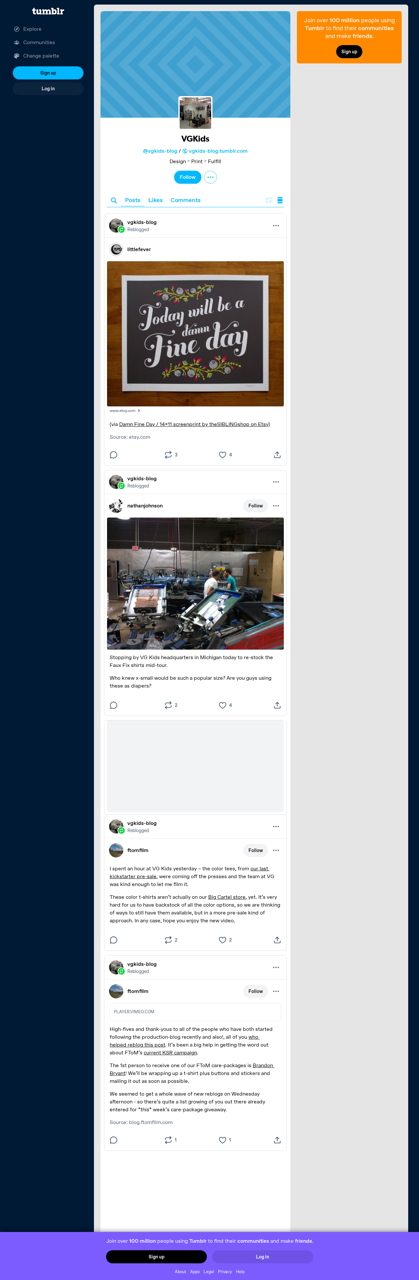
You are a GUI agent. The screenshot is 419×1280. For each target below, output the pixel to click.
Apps (195, 1271)
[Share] (277, 454)
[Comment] (113, 454)
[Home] (48, 11)
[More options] (210, 177)
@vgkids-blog (160, 151)
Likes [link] (155, 199)
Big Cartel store (227, 897)
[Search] (114, 200)
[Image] (195, 333)
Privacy (225, 1271)
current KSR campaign (170, 1053)
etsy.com (139, 437)
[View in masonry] (269, 200)
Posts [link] (132, 199)
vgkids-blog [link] (142, 222)
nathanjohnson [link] (145, 506)
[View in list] (280, 200)
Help (240, 1271)
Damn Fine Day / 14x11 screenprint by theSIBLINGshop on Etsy (193, 424)
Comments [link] (186, 199)
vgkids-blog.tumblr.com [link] (218, 151)
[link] (195, 64)
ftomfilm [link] (138, 850)
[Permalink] (195, 225)
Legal (209, 1271)
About (180, 1271)
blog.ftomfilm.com (151, 1122)
